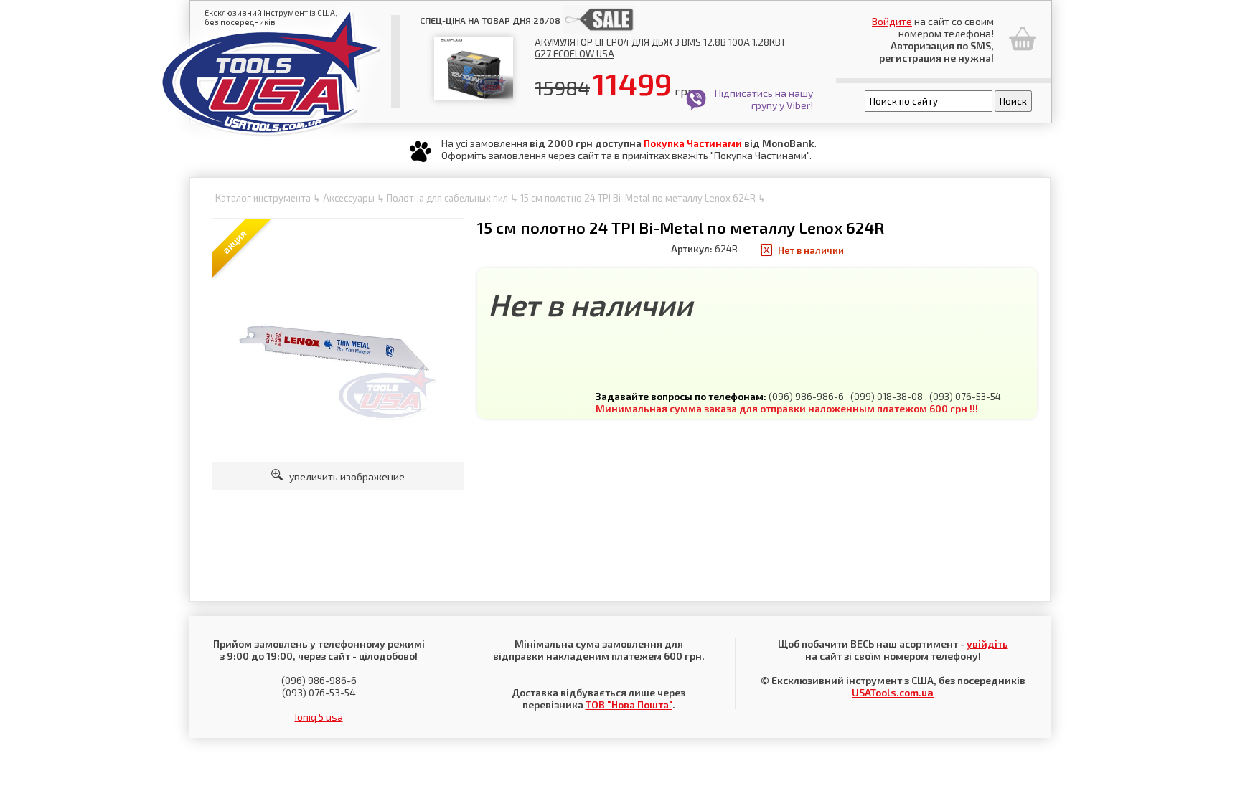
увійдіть (987, 644)
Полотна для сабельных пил (447, 198)
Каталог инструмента (263, 198)
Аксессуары (349, 198)
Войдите (892, 21)
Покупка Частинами (693, 143)
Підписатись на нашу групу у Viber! (764, 99)
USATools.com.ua (893, 692)
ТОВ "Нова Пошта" (629, 704)
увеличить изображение (344, 476)
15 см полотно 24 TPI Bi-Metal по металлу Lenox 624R (638, 198)
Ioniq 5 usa (319, 717)
